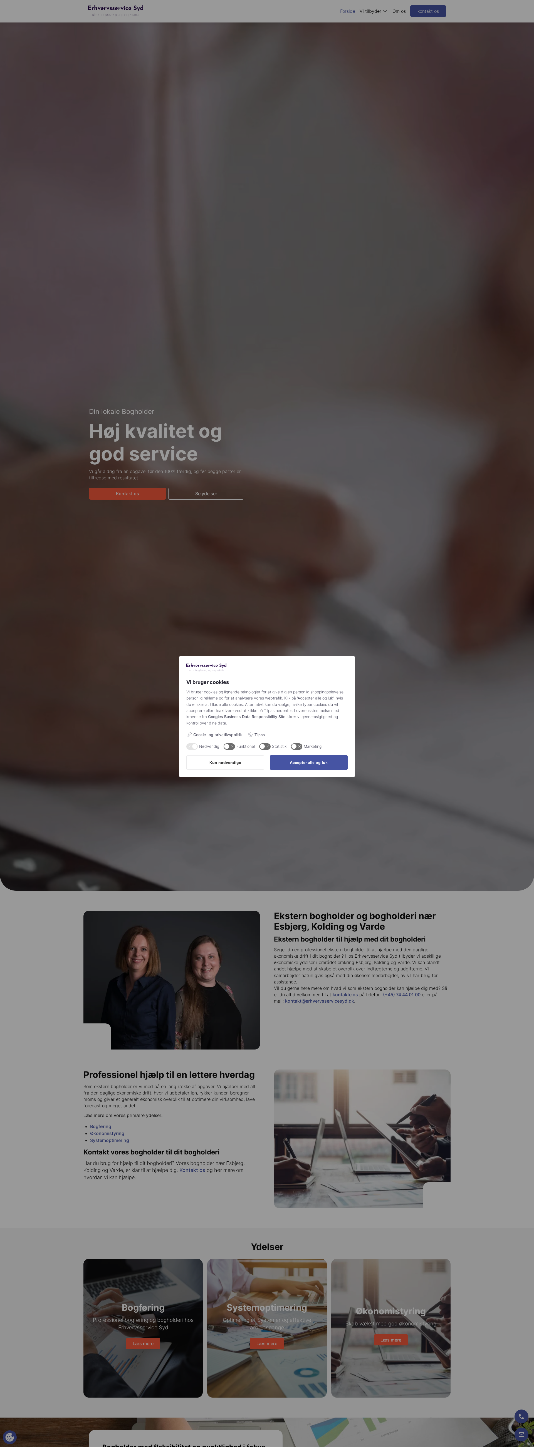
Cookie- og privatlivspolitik (217, 734)
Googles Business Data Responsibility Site (246, 716)
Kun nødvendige (225, 762)
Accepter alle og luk (309, 762)
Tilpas (259, 735)
